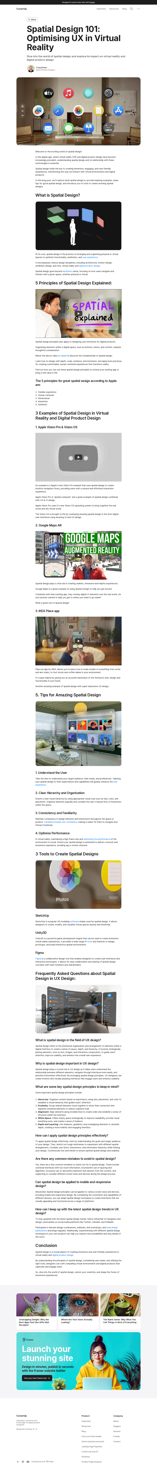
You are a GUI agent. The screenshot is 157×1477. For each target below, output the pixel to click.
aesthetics (68, 271)
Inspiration (101, 9)
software (74, 921)
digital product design (89, 266)
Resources (114, 9)
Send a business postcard (93, 1441)
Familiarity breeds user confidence (60, 822)
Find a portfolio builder (92, 1436)
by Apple (62, 355)
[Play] (78, 313)
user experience (90, 257)
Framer (92, 2)
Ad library (86, 1457)
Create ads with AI (90, 1451)
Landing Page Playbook (92, 1446)
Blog (124, 9)
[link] (37, 1378)
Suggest (117, 1426)
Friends (116, 1436)
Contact (117, 1441)
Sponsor (117, 1431)
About (116, 1421)
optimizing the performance (97, 839)
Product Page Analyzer (92, 1462)
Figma (38, 958)
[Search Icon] (131, 8)
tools (89, 941)
